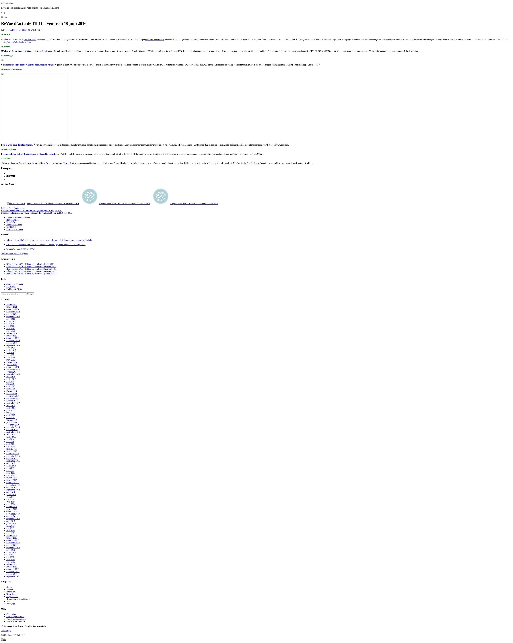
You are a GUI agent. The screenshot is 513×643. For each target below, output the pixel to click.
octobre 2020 (12, 314)
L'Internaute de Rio (49, 240)
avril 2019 (10, 357)
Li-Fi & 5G (11, 227)
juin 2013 (10, 526)
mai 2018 (10, 384)
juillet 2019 (11, 350)
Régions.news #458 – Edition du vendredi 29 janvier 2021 (31, 266)
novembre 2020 (13, 312)
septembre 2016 (13, 432)
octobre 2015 (12, 458)
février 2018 (11, 391)
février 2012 (11, 564)
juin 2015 (10, 468)
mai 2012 (10, 557)
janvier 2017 (11, 422)
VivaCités (10, 222)
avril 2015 (10, 473)
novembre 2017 (13, 398)
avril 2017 (10, 415)
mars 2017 (10, 417)
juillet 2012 (11, 552)
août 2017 (10, 405)
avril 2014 (10, 502)
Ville (8, 601)
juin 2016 (10, 439)
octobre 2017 (12, 401)
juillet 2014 (11, 494)
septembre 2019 (13, 345)
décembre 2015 (12, 454)
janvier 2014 (11, 509)
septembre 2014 (13, 490)
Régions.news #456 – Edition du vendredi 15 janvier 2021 (31, 271)
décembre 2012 (12, 540)
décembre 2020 (12, 309)
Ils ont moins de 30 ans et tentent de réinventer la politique (38, 51)
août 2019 (10, 348)
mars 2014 (10, 504)
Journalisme (11, 592)
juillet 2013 (11, 523)
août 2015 (10, 463)
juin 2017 (10, 410)
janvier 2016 (11, 451)
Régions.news (7, 3)
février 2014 (11, 506)
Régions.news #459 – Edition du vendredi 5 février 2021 (30, 264)
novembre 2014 (13, 485)
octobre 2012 (12, 545)
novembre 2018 (13, 369)
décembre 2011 (12, 569)
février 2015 (11, 478)
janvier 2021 (11, 307)
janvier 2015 (11, 480)
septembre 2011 (13, 576)
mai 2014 (10, 499)
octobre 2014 (12, 487)
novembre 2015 (13, 456)
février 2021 (11, 304)
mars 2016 (10, 446)
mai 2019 (10, 355)
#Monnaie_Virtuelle (14, 229)
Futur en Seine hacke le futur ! (19, 42)
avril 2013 (10, 531)
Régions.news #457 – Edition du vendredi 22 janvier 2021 (31, 269)
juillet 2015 (11, 466)
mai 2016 (10, 441)
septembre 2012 (13, 547)
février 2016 (11, 449)
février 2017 (11, 420)
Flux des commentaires (16, 619)
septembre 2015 (13, 461)
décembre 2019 (12, 338)
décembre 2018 (12, 367)
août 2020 (10, 319)
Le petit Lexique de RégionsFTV (20, 249)
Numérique (11, 594)
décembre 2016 (12, 425)
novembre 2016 (13, 427)
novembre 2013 (13, 514)
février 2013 (11, 535)
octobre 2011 (11, 574)
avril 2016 (10, 444)
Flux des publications (15, 616)
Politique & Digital (14, 225)
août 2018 (10, 377)
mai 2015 (10, 470)
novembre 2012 (13, 543)
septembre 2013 (13, 518)
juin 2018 (10, 381)
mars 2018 (10, 389)
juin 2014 (10, 497)
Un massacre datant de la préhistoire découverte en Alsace (27, 65)
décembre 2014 (12, 482)
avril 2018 (10, 386)
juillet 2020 (11, 321)
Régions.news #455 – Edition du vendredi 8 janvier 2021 (30, 274)
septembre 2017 (13, 403)
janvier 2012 (11, 567)
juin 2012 (10, 555)
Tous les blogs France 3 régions (14, 254)
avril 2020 (10, 328)
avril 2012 (10, 559)
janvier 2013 (11, 538)
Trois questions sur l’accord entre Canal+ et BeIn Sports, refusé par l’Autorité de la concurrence (44, 163)
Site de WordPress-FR (15, 621)
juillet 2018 (11, 379)
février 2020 (11, 333)
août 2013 (10, 521)
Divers (9, 587)
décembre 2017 (12, 396)
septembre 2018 (13, 374)
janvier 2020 (11, 336)
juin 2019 (10, 352)
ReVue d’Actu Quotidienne (18, 217)
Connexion (11, 614)
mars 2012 (10, 562)
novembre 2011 (13, 571)
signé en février (250, 163)
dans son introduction (154, 39)
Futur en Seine (30, 39)
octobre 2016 (12, 429)
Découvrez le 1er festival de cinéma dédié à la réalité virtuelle (28, 154)
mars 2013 (10, 533)
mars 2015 (10, 475)
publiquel (14, 30)
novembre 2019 (13, 340)
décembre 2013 (12, 511)
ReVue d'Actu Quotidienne (12, 208)
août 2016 (10, 434)
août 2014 (10, 492)
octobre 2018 (12, 372)
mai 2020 (10, 326)
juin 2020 (10, 324)
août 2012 (10, 550)
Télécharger (6, 630)
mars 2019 (10, 360)
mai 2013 (10, 528)
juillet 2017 (11, 408)
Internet (9, 589)
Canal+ (227, 163)
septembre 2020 (13, 316)
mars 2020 (10, 331)
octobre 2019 (12, 343)
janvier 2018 (11, 393)
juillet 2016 (11, 437)
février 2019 (11, 362)
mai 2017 (10, 413)
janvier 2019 (11, 364)
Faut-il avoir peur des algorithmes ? (17, 145)
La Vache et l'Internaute (46, 244)
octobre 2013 (12, 516)
